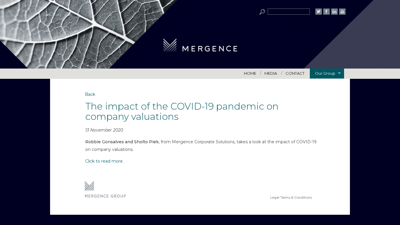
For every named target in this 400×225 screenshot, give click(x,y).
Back (90, 94)
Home (250, 73)
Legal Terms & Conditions (291, 197)
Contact (295, 73)
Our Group (325, 73)
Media (270, 73)
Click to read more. (104, 161)
